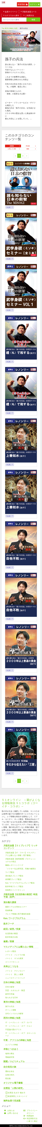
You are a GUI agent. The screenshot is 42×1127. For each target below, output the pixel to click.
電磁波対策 (9, 1057)
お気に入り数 (12, 149)
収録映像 (8, 910)
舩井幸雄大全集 (11, 937)
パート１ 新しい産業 (14, 974)
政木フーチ (8, 923)
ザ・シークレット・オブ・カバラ (18, 1022)
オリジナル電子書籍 (13, 1083)
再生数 (28, 146)
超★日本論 (9, 994)
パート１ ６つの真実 (14, 958)
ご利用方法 (29, 15)
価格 (27, 149)
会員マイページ (11, 12)
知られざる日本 (11, 997)
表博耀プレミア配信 (13, 879)
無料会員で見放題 (11, 1100)
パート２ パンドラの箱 (15, 955)
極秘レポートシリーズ (14, 865)
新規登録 (21, 4)
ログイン (33, 4)
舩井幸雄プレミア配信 (14, 886)
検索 (33, 19)
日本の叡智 (9, 987)
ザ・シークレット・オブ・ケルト (18, 1026)
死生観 (8, 1078)
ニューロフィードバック (15, 978)
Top (3, 28)
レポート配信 (10, 951)
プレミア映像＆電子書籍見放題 (17, 914)
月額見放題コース (29, 12)
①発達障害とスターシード (16, 1096)
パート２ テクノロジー (15, 971)
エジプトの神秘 (11, 1045)
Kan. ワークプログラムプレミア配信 (19, 883)
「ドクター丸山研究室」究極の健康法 (20, 869)
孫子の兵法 (9, 1006)
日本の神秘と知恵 (11, 982)
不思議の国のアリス (13, 1029)
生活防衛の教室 (11, 933)
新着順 (12, 146)
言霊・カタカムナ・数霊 (15, 990)
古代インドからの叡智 (14, 1013)
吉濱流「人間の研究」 (14, 1088)
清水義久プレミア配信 (14, 876)
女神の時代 (9, 1075)
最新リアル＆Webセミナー (16, 907)
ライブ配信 (9, 872)
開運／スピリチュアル (14, 1061)
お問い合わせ (12, 1113)
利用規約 (30, 1116)
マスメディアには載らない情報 (18, 946)
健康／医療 (8, 941)
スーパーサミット (12, 962)
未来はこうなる (10, 966)
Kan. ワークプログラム (14, 918)
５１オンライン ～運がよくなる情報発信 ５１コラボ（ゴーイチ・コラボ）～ (21, 803)
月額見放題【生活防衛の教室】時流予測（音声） (20, 895)
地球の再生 (9, 1053)
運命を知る (9, 1071)
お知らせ (11, 1110)
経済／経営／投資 (11, 929)
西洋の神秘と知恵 (11, 1018)
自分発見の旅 (9, 1067)
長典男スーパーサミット (15, 890)
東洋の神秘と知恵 (11, 28)
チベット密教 (10, 1010)
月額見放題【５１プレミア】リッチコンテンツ (20, 846)
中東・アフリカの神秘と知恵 (17, 1040)
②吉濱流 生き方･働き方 (15, 1093)
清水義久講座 (9, 902)
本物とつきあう (10, 1049)
